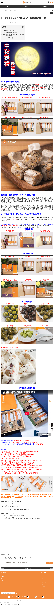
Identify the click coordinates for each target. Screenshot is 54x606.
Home (2, 10)
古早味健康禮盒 (45, 256)
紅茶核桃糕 (4, 89)
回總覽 (49, 562)
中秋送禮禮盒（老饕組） (10, 280)
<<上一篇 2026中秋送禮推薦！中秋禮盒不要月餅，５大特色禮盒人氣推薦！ (15, 562)
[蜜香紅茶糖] (27, 314)
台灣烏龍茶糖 (45, 304)
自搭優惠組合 (25, 442)
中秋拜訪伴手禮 (27, 117)
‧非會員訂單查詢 (44, 588)
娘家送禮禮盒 (10, 231)
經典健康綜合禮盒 (45, 231)
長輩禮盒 (38, 84)
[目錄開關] (23, 27)
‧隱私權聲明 (43, 582)
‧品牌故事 (3, 576)
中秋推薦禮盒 (45, 280)
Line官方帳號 (23, 596)
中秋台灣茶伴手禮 (10, 117)
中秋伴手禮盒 (28, 231)
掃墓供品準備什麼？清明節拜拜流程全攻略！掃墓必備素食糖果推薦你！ (22, 460)
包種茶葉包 (45, 326)
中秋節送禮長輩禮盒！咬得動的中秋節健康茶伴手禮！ (24, 18)
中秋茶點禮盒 (28, 256)
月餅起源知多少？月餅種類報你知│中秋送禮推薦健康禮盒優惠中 (20, 451)
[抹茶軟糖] (27, 336)
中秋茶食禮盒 (45, 117)
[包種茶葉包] (44, 336)
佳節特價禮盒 (15, 442)
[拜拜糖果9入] (18, 366)
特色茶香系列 (18, 440)
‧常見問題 (43, 576)
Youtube (39, 596)
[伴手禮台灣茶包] (9, 127)
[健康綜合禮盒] (44, 241)
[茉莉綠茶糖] (9, 336)
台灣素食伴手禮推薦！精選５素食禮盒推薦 (13, 471)
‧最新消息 (3, 578)
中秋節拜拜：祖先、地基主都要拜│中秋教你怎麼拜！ (16, 456)
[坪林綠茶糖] (9, 314)
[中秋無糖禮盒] (44, 107)
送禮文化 (15, 10)
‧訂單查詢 (43, 580)
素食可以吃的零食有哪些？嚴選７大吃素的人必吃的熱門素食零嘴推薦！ (22, 466)
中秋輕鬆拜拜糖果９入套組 (10, 347)
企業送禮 (45, 6)
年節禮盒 (9, 6)
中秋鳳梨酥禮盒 (27, 280)
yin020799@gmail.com (23, 558)
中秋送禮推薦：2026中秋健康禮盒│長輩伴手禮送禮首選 (17, 455)
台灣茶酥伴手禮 (27, 97)
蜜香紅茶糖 (27, 304)
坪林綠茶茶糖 (10, 304)
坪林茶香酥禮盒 (36, 90)
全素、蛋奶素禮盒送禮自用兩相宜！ (11, 458)
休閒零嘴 (26, 440)
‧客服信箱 (43, 578)
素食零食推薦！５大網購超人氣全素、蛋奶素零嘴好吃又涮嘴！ (19, 467)
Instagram (31, 596)
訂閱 (17, 593)
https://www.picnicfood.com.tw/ (15, 507)
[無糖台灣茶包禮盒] (9, 266)
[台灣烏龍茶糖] (44, 314)
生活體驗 (11, 10)
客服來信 (19, 227)
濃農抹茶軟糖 (28, 326)
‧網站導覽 (43, 584)
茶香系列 (27, 6)
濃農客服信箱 (39, 444)
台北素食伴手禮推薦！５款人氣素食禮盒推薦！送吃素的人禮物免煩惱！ (22, 469)
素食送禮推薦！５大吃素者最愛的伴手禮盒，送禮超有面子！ (19, 464)
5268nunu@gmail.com (13, 506)
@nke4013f (26, 557)
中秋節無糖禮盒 (45, 97)
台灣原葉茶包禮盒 (10, 256)
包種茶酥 (34, 87)
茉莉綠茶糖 (10, 326)
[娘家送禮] (9, 241)
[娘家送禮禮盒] (9, 107)
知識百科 (6, 10)
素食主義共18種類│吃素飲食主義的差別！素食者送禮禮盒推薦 (19, 473)
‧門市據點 (3, 580)
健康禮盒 (14, 219)
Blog (45, 596)
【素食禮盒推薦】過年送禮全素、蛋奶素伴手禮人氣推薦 (17, 462)
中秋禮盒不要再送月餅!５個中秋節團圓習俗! (14, 453)
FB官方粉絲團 (13, 596)
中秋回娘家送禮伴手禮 (10, 97)
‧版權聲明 (43, 586)
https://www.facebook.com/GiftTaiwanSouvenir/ (18, 509)
